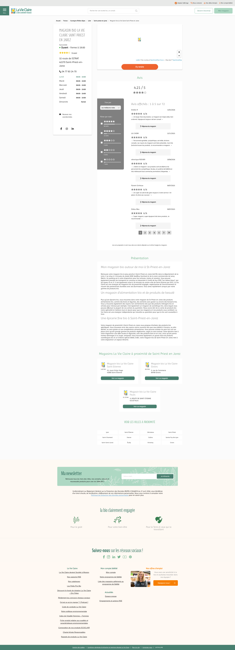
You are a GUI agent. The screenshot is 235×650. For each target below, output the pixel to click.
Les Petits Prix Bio (74, 586)
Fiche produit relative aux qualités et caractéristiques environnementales (74, 621)
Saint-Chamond (107, 437)
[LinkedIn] (72, 128)
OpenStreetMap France (157, 60)
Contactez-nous (147, 647)
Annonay (150, 442)
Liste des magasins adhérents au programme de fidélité (111, 582)
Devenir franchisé (203, 11)
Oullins (150, 437)
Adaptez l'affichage (182, 3)
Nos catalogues (74, 581)
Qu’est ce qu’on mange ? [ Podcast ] (74, 602)
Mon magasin (223, 11)
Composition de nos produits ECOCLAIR (74, 628)
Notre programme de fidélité (111, 577)
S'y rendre (139, 67)
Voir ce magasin (118, 378)
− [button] (179, 55)
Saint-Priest (172, 432)
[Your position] (140, 40)
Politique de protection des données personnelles (109, 495)
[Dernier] (169, 233)
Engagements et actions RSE (111, 601)
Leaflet (138, 60)
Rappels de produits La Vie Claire (74, 637)
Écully (129, 442)
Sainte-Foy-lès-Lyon (172, 437)
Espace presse (111, 596)
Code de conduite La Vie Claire (74, 607)
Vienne (129, 437)
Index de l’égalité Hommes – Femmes (74, 616)
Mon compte (111, 572)
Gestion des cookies (78, 647)
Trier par (108, 102)
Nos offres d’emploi (211, 3)
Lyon (107, 432)
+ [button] (179, 52)
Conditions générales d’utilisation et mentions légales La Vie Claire (108, 647)
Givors (172, 442)
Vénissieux (150, 432)
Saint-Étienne (129, 432)
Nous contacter (197, 3)
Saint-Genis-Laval (107, 442)
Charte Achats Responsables (74, 632)
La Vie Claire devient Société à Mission (74, 572)
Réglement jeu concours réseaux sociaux (74, 598)
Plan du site (136, 647)
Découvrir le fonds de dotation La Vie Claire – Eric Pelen (74, 592)
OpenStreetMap (177, 60)
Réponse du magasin (149, 126)
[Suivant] (164, 233)
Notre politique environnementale (74, 611)
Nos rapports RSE (74, 577)
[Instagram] (67, 128)
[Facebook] (61, 128)
